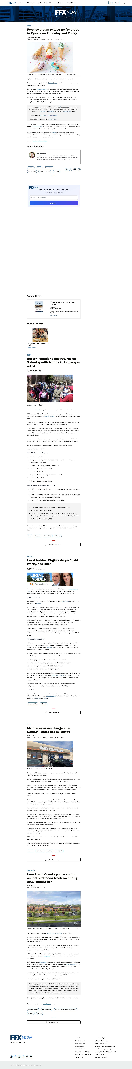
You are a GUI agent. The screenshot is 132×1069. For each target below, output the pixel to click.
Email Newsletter (80, 1043)
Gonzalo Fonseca (49, 416)
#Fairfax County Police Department (65, 1009)
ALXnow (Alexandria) (101, 1040)
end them (38, 603)
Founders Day (40, 410)
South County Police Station (54, 933)
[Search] (124, 3)
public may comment (58, 675)
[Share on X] (70, 169)
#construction (46, 1009)
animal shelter (47, 1004)
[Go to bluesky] (31, 1056)
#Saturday (51, 111)
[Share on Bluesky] (74, 169)
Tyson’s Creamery (42, 89)
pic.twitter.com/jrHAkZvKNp (48, 115)
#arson (30, 851)
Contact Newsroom (81, 1040)
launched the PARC (37, 126)
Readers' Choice (80, 1049)
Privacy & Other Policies (82, 1051)
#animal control (33, 1009)
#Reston (57, 536)
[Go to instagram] (19, 1056)
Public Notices (58, 2)
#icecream (42, 111)
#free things (32, 171)
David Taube (33, 736)
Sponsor (32, 568)
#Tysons (56, 171)
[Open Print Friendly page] (79, 169)
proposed (49, 647)
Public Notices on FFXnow (83, 1054)
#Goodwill (59, 851)
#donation (40, 851)
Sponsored (30, 556)
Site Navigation (79, 1057)
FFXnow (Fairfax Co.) (101, 1043)
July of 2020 (65, 601)
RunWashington (99, 1054)
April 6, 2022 (52, 119)
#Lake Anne (47, 536)
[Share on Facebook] (66, 169)
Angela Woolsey (34, 37)
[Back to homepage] (11, 3)
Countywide (31, 870)
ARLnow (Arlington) (100, 1038)
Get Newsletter (114, 2)
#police (40, 1013)
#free (36, 107)
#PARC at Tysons (45, 171)
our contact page (50, 696)
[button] (76, 928)
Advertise (30, 2)
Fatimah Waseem (35, 370)
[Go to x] (11, 1056)
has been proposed (71, 964)
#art (29, 536)
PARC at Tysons (52, 83)
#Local (69, 111)
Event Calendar (79, 1046)
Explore (46, 2)
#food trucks (49, 168)
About (20, 2)
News (29, 25)
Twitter (45, 698)
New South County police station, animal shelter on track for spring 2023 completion (52, 878)
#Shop (65, 111)
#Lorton (30, 1013)
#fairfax (49, 851)
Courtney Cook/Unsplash (40, 141)
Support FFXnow (72, 2)
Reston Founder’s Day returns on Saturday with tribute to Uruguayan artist (53, 362)
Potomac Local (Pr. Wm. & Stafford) (105, 1051)
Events (39, 2)
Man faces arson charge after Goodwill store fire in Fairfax (49, 730)
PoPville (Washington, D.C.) (103, 1049)
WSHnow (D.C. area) (101, 1057)
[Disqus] (54, 234)
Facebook (38, 698)
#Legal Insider (32, 703)
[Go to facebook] (15, 1056)
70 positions (42, 962)
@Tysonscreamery (63, 107)
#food (39, 168)
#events (30, 168)
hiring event (47, 956)
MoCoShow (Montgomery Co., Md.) (105, 1046)
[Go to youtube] (23, 1056)
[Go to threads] (27, 1056)
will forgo (54, 132)
